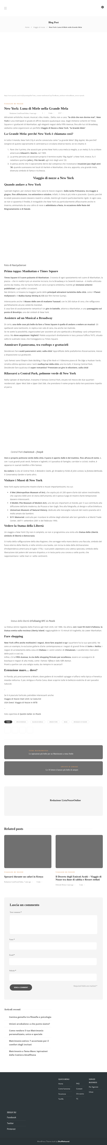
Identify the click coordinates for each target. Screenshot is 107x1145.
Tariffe (61, 1099)
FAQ (77, 1083)
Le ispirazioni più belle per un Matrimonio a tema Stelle (51, 754)
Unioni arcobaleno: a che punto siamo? (29, 1023)
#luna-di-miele (37, 722)
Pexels (52, 620)
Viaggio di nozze (39, 27)
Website (12, 971)
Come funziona (64, 1089)
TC (77, 1099)
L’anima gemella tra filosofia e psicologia (30, 1017)
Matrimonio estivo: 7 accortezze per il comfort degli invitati (29, 1042)
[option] (28, 858)
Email (12, 955)
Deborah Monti (61, 885)
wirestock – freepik (34, 451)
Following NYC (38, 620)
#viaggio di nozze (80, 722)
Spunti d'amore (69, 767)
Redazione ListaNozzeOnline (19, 113)
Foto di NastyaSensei (15, 265)
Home (27, 27)
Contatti (79, 1089)
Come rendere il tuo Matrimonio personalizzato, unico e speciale (26, 1032)
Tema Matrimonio (38, 750)
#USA (65, 722)
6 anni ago (70, 885)
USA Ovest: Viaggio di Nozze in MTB (20, 702)
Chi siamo (80, 1094)
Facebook (11, 1117)
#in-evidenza (21, 722)
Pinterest (11, 1129)
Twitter (10, 1123)
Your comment (16, 912)
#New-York (53, 722)
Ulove (91, 1092)
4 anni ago (33, 113)
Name (12, 939)
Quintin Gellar (26, 714)
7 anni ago (27, 882)
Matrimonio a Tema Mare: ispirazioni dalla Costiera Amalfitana (28, 1053)
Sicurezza (62, 1094)
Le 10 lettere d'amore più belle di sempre (62, 770)
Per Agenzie (93, 1087)
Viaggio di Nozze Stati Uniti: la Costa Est (22, 699)
